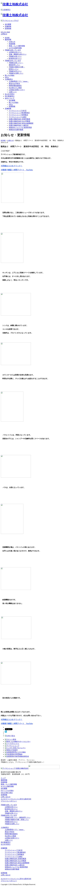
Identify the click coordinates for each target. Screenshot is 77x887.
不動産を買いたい (15, 56)
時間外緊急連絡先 (15, 85)
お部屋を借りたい (15, 52)
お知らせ (12, 41)
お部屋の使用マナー (12, 838)
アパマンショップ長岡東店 (18, 115)
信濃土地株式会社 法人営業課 (19, 121)
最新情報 (4, 780)
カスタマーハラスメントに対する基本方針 (16, 799)
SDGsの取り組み (7, 793)
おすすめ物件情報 (15, 48)
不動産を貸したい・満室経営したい (17, 817)
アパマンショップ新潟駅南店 (19, 113)
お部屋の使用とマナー (17, 90)
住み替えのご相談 (15, 88)
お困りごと (13, 92)
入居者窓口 (5, 827)
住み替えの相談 (10, 836)
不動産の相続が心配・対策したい (17, 819)
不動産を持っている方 (9, 815)
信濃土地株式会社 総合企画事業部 (21, 123)
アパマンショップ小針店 (17, 110)
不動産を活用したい (16, 73)
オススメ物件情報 (7, 786)
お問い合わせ (5, 797)
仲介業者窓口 (5, 842)
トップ (3, 778)
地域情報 (12, 44)
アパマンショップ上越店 (17, 117)
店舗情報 (8, 26)
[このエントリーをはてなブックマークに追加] (6, 732)
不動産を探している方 (9, 805)
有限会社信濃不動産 (16, 129)
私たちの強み (13, 102)
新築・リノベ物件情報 (17, 46)
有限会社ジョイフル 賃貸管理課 (20, 127)
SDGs (11, 104)
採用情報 (8, 28)
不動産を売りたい (15, 71)
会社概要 (8, 24)
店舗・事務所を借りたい (17, 54)
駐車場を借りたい (15, 58)
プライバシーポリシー (9, 801)
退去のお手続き (14, 83)
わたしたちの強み (7, 790)
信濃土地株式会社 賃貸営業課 (19, 119)
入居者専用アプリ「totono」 (19, 81)
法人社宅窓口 (5, 844)
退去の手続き (9, 832)
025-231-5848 (5, 32)
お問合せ (4, 34)
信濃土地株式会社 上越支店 (18, 125)
